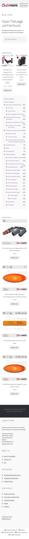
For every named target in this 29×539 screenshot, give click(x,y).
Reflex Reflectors (13, 183)
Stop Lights (11, 202)
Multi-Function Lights (14, 170)
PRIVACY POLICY (8, 481)
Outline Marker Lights (14, 176)
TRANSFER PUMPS (9, 500)
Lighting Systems (13, 167)
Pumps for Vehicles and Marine (14, 130)
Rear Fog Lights (12, 179)
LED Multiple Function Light (16, 164)
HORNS (6, 503)
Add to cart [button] (7, 90)
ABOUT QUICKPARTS (9, 456)
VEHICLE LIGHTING (9, 494)
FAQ (5, 462)
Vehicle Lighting (10, 154)
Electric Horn (11, 111)
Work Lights (13, 198)
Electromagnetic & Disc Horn (16, 114)
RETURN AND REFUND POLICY (12, 475)
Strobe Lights (14, 195)
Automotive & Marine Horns (13, 105)
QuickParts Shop (10, 145)
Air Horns (10, 108)
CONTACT (6, 506)
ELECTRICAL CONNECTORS (11, 497)
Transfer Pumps (12, 137)
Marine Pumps (12, 133)
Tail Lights (11, 205)
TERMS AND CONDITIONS (11, 478)
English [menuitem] (23, 530)
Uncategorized (10, 151)
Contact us (5, 444)
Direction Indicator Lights (15, 157)
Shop (7, 148)
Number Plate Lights (14, 173)
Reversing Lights (12, 186)
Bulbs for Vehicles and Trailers (16, 122)
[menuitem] (10, 530)
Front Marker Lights (13, 161)
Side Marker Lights (13, 189)
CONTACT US (7, 459)
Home (5, 15)
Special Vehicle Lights (14, 192)
